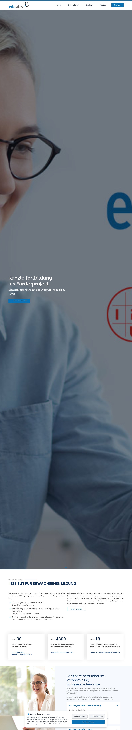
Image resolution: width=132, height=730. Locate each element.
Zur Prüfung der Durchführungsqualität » (22, 653)
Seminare (89, 5)
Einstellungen (98, 716)
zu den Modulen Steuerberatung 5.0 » (105, 652)
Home (58, 5)
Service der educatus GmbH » (62, 652)
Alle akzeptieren (88, 722)
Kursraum (117, 5)
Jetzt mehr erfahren (19, 301)
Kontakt (103, 5)
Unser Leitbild (76, 609)
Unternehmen (73, 5)
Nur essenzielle (79, 716)
